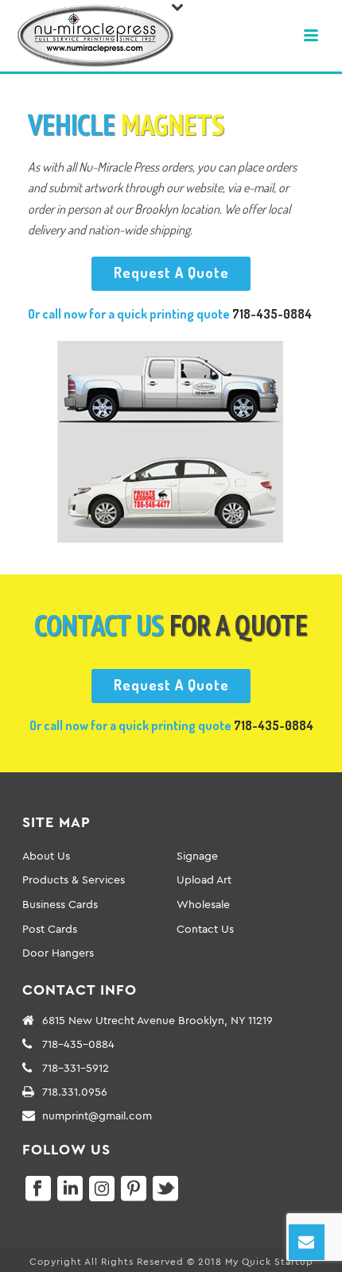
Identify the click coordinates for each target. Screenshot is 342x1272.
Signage (197, 856)
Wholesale (203, 904)
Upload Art (204, 879)
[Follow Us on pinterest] (133, 1189)
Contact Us (205, 929)
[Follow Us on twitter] (165, 1189)
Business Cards (60, 904)
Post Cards (49, 929)
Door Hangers (58, 952)
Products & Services (73, 879)
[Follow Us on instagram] (102, 1189)
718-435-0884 (272, 314)
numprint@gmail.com (97, 1115)
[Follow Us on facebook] (38, 1189)
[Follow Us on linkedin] (70, 1189)
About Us (46, 856)
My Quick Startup (269, 1261)
